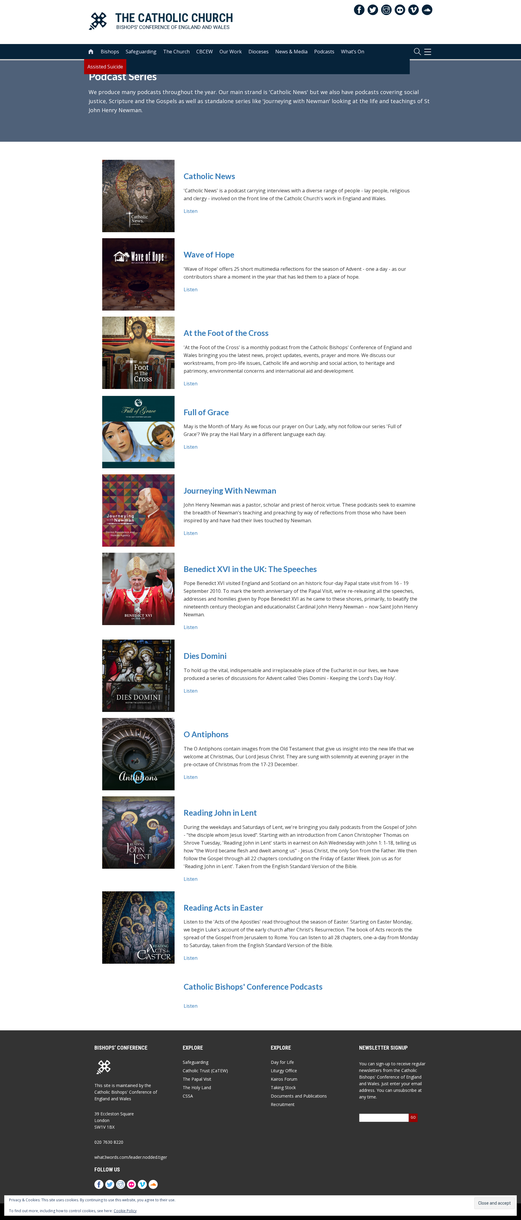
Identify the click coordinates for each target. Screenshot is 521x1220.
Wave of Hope (209, 254)
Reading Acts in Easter (223, 907)
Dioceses (258, 51)
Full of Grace (206, 412)
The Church (176, 51)
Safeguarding (141, 51)
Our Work (230, 51)
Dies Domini (205, 656)
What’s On (352, 51)
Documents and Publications (299, 1096)
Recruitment (283, 1104)
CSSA (188, 1096)
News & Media (291, 51)
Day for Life (282, 1062)
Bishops (110, 51)
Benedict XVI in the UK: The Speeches (250, 569)
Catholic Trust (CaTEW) (205, 1070)
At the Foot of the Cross (226, 333)
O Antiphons (206, 734)
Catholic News (209, 176)
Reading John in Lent (220, 812)
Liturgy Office (284, 1070)
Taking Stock (283, 1087)
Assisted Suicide (105, 66)
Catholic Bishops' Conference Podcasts (253, 986)
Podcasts (324, 51)
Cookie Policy (125, 1210)
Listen (190, 211)
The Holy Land (197, 1087)
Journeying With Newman (230, 490)
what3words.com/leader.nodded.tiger (130, 1157)
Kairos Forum (284, 1079)
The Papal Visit (197, 1079)
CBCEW (204, 51)
